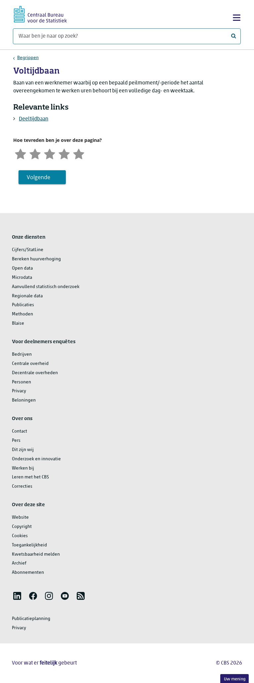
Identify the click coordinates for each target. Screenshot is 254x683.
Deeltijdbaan (33, 119)
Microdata (22, 278)
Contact (19, 431)
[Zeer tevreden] (78, 153)
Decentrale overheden (35, 373)
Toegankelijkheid (29, 545)
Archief (19, 563)
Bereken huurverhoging (36, 259)
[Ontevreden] (35, 153)
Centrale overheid (30, 364)
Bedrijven (22, 354)
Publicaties (23, 305)
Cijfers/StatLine (27, 250)
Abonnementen (28, 572)
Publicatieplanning (31, 619)
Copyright (22, 527)
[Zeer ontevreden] (20, 153)
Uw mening (234, 679)
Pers (16, 441)
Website (20, 517)
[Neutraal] (49, 153)
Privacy (19, 391)
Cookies (20, 536)
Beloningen (24, 400)
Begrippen (28, 58)
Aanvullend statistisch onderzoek (45, 287)
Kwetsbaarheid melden (36, 554)
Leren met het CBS (30, 477)
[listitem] (17, 596)
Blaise (18, 323)
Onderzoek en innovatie (36, 459)
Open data (22, 268)
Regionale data (27, 296)
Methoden (22, 314)
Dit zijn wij (23, 450)
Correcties (22, 486)
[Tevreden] (64, 153)
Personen (21, 382)
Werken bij (23, 468)
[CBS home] (40, 13)
